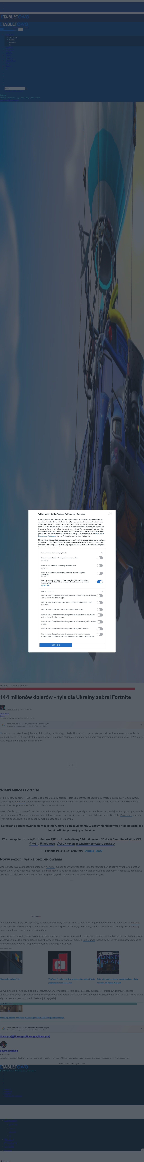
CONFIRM (56, 645)
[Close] (111, 514)
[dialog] (72, 581)
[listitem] (72, 553)
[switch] (100, 557)
